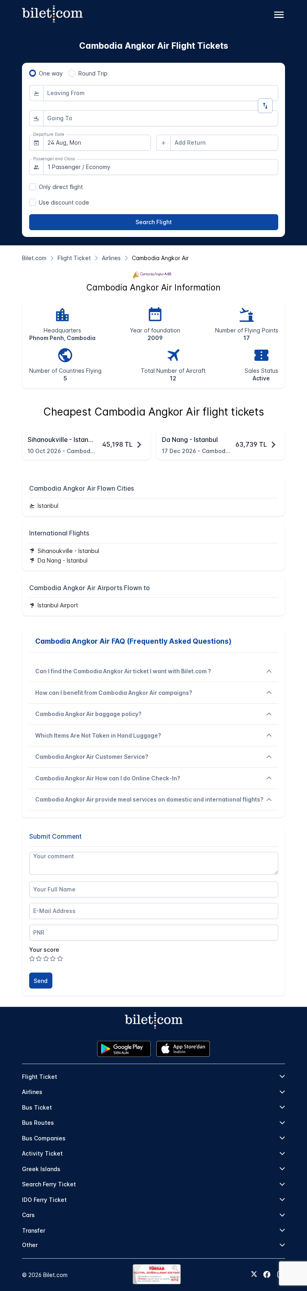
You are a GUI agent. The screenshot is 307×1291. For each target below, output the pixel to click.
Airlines (32, 1091)
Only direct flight (61, 186)
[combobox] (160, 93)
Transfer (33, 1230)
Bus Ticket (37, 1107)
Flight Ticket (39, 1076)
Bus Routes (38, 1122)
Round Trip (93, 73)
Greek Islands (41, 1169)
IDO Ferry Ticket (44, 1199)
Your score (44, 949)
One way (51, 73)
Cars (28, 1214)
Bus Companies (44, 1138)
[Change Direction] (265, 105)
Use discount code (64, 202)
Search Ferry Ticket (49, 1184)
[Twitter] (254, 1274)
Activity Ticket (42, 1153)
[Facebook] (267, 1274)
